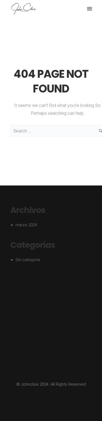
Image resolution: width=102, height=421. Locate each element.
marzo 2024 (26, 224)
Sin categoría (28, 259)
